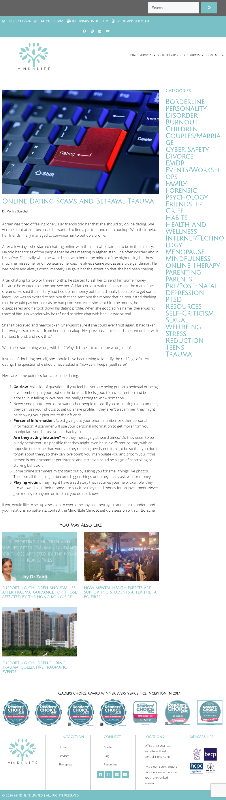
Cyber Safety (187, 149)
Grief (175, 211)
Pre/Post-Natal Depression (191, 289)
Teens (175, 347)
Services (145, 55)
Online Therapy (193, 265)
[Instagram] (92, 31)
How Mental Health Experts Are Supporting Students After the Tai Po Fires (121, 592)
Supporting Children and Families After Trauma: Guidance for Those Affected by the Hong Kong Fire (39, 592)
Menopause (185, 252)
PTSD (174, 299)
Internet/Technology (195, 242)
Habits (177, 217)
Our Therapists (169, 55)
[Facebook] (84, 31)
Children (182, 129)
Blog (106, 756)
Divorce (179, 156)
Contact (213, 55)
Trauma (179, 354)
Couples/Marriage (193, 139)
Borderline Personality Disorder (186, 108)
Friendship (184, 204)
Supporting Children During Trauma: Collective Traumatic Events (34, 667)
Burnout (182, 122)
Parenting (183, 272)
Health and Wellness (186, 228)
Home (132, 55)
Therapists (65, 764)
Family (176, 183)
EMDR (175, 163)
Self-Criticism (190, 313)
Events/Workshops (192, 173)
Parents (179, 279)
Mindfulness (188, 258)
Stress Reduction (185, 337)
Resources (192, 55)
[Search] (209, 7)
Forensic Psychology (187, 194)
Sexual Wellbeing (183, 324)
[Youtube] (107, 31)
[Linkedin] (99, 31)
